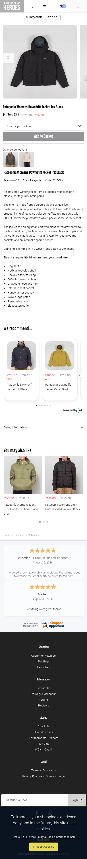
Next (79, 492)
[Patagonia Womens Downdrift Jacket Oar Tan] (26, 159)
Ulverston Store (43, 732)
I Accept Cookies (43, 847)
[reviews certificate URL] (43, 624)
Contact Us (44, 688)
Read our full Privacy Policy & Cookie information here (43, 836)
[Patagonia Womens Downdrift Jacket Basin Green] (10, 159)
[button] (7, 376)
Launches (43, 667)
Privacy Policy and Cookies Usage (43, 776)
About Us (43, 726)
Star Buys (43, 661)
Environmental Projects (43, 738)
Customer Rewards (43, 656)
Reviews (43, 705)
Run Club (43, 744)
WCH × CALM (43, 749)
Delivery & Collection (43, 694)
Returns (44, 700)
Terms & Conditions (43, 770)
